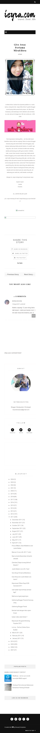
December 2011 (17, 519)
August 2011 (16, 531)
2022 (12, 485)
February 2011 (16, 635)
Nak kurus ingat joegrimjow (20, 596)
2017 (12, 499)
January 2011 (16, 638)
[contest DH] (20, 210)
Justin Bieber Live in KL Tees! (20, 569)
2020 (12, 491)
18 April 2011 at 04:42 (18, 304)
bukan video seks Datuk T (19, 617)
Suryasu (20, 186)
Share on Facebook (20, 249)
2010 (12, 641)
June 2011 (15, 537)
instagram (29, 432)
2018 (12, 496)
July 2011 (15, 534)
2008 (12, 647)
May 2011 (15, 540)
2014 (12, 508)
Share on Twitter (21, 253)
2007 (12, 650)
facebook (12, 432)
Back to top (29, 730)
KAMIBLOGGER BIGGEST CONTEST (15, 672)
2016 (12, 502)
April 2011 (15, 543)
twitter (21, 432)
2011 (12, 517)
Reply (33, 315)
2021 (12, 488)
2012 (12, 514)
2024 (12, 479)
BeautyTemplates (20, 727)
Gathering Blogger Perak (19, 606)
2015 (12, 505)
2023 (12, 482)
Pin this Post (21, 257)
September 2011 (17, 528)
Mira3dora (17, 301)
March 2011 (16, 632)
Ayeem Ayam (20, 182)
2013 (12, 511)
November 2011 (17, 522)
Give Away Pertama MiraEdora (21, 573)
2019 (12, 494)
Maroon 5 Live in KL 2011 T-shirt (21, 552)
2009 (12, 644)
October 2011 (16, 525)
